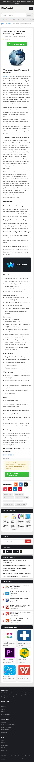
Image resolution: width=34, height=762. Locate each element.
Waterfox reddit (18, 501)
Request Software (5, 714)
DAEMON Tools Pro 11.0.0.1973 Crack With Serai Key (5, 523)
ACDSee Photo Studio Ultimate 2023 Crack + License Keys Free (20, 606)
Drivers (3, 711)
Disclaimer (4, 750)
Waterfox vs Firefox (8, 504)
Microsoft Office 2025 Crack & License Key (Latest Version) (20, 619)
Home (2, 23)
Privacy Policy (4, 745)
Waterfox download (8, 497)
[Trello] (15, 489)
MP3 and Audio (5, 729)
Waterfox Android (8, 494)
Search (29, 15)
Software (8, 20)
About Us (3, 740)
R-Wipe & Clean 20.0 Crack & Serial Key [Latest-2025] (19, 585)
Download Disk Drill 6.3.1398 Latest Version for (15, 577)
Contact (3, 742)
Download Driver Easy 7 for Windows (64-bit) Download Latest (14, 561)
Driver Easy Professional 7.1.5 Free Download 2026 (16, 565)
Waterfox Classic (19, 494)
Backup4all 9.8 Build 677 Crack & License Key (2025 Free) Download (19, 599)
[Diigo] (21, 484)
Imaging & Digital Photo (7, 727)
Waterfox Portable (8, 501)
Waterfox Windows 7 (21, 504)
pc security (4, 732)
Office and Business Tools (19, 20)
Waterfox (6, 76)
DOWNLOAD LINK (8, 455)
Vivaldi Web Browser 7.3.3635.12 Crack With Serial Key (20, 612)
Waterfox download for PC (22, 497)
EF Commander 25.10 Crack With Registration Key (20, 523)
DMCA (3, 747)
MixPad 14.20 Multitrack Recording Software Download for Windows (14, 569)
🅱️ (16, 484)
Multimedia (8, 23)
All (3, 20)
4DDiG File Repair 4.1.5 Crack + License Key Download (13, 524)
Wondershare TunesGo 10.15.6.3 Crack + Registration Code (28, 523)
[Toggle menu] (31, 8)
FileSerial (7, 8)
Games (3, 709)
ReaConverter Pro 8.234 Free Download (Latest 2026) (17, 573)
